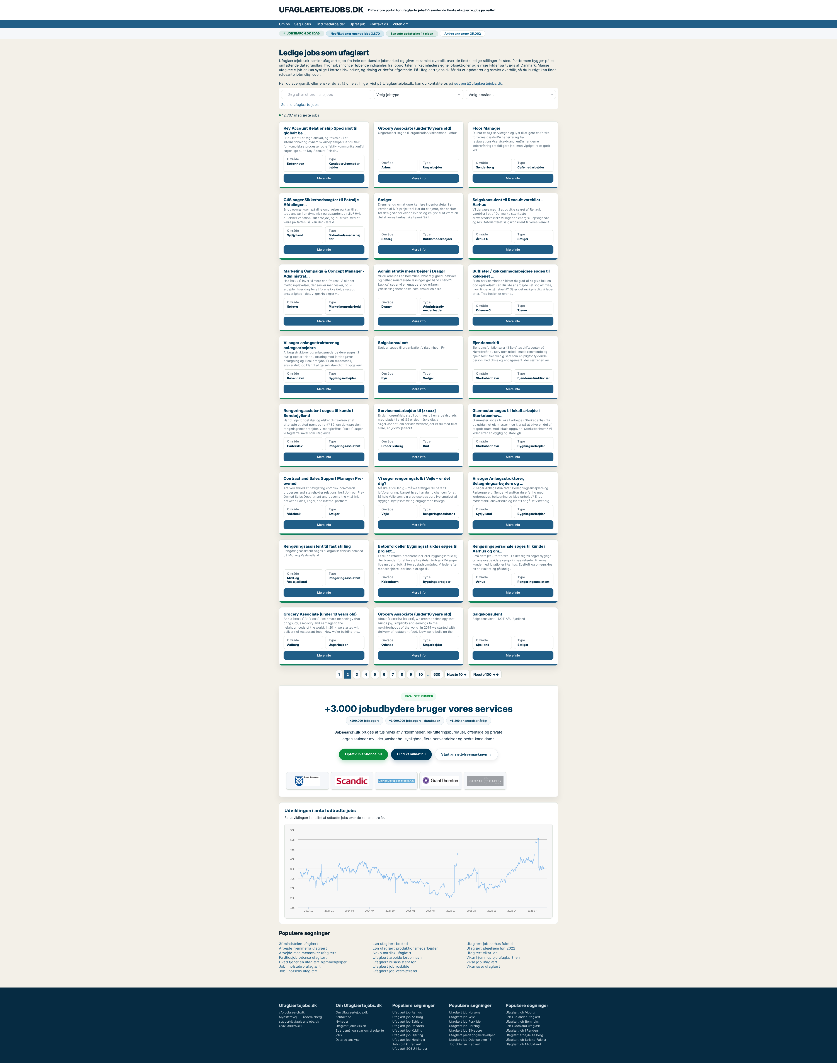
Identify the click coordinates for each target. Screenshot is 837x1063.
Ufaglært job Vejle (462, 1017)
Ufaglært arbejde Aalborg (524, 1035)
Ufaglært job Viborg (520, 1012)
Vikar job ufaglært (482, 962)
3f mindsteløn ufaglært (298, 943)
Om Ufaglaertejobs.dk (352, 1012)
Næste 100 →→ (486, 674)
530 (437, 674)
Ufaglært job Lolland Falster (526, 1039)
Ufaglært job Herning (464, 1026)
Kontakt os (379, 24)
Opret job (357, 24)
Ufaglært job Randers (408, 1026)
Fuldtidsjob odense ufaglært (303, 957)
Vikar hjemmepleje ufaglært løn (493, 957)
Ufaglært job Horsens (464, 1012)
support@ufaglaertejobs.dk (478, 83)
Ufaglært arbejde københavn (397, 957)
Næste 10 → (457, 674)
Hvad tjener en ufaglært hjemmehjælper (313, 962)
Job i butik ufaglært (406, 1044)
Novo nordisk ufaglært (392, 953)
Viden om (401, 24)
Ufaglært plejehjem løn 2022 (490, 948)
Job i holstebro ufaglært (300, 966)
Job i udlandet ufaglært (523, 1017)
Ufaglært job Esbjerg (407, 1021)
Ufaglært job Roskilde (465, 1021)
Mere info (324, 178)
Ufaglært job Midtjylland (523, 1044)
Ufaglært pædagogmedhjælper (472, 1035)
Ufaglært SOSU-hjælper (409, 1048)
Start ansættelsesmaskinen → (466, 754)
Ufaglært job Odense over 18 (470, 1039)
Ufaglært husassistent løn (394, 962)
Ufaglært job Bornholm (522, 1021)
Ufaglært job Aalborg (407, 1017)
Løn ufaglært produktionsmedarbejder (405, 948)
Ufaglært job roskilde (391, 966)
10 (421, 674)
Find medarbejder (330, 24)
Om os (284, 24)
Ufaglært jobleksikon (351, 1026)
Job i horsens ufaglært (298, 971)
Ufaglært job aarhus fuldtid (489, 943)
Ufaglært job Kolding (407, 1030)
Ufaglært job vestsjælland (395, 971)
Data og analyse (347, 1039)
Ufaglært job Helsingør (408, 1039)
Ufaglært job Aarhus (407, 1012)
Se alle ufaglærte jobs (299, 104)
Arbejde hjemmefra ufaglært (303, 948)
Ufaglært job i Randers (522, 1030)
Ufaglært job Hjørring (407, 1035)
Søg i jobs (302, 24)
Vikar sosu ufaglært (483, 966)
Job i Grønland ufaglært (523, 1026)
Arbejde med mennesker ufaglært (307, 953)
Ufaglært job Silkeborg (465, 1030)
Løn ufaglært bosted (390, 943)
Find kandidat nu (411, 754)
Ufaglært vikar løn (482, 953)
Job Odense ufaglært (464, 1044)
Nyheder (342, 1021)
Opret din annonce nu (363, 754)
